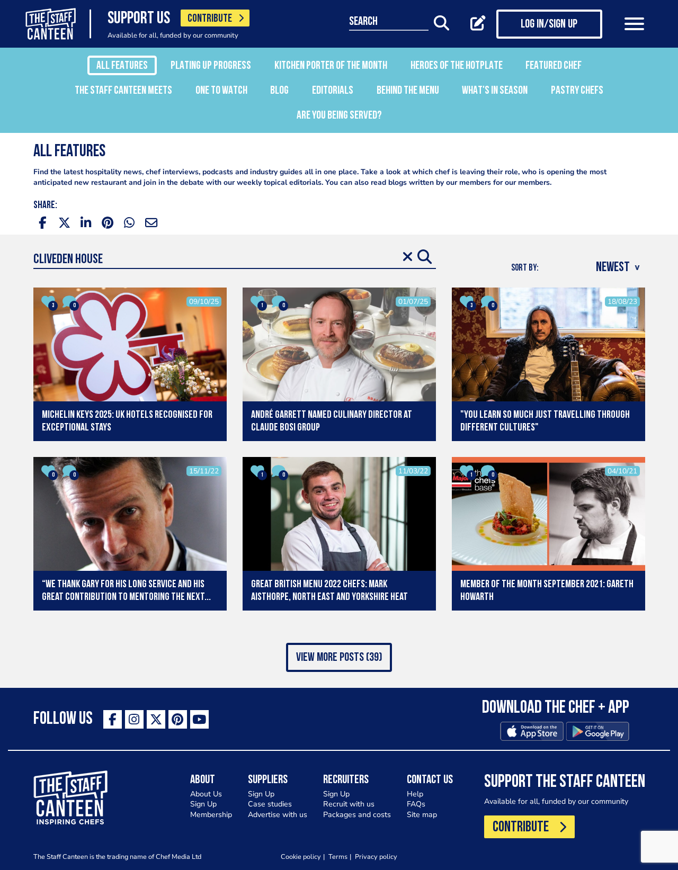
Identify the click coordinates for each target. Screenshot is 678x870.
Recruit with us (348, 804)
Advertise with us (277, 815)
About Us (206, 794)
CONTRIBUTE (210, 18)
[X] (156, 719)
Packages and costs (357, 815)
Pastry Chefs (577, 90)
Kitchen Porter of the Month (330, 65)
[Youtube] (199, 719)
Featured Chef (553, 65)
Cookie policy (301, 856)
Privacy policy (376, 856)
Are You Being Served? (339, 115)
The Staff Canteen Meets (123, 90)
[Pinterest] (177, 719)
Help (415, 794)
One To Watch (221, 90)
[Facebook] (112, 719)
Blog (279, 90)
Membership (211, 815)
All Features (122, 65)
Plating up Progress (211, 65)
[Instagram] (134, 719)
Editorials (332, 90)
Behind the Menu (408, 90)
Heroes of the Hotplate (457, 65)
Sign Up (203, 804)
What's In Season (495, 90)
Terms (337, 856)
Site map (422, 815)
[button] (339, 657)
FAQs (416, 804)
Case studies (270, 804)
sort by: (525, 268)
